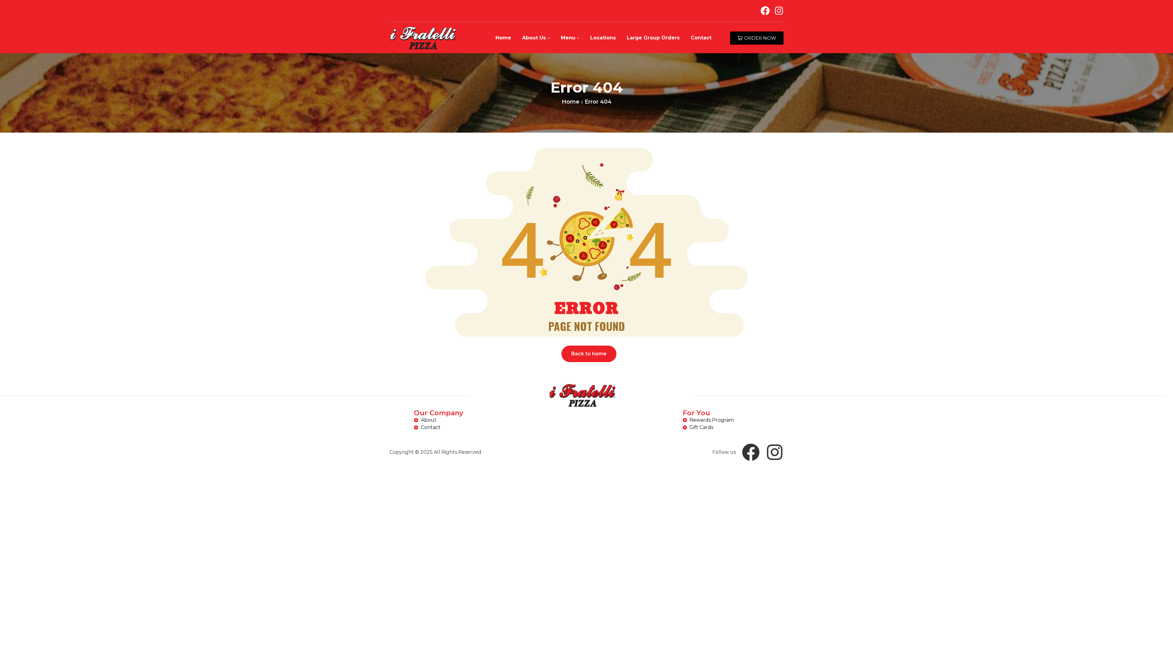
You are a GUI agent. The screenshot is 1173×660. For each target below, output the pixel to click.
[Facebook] (765, 10)
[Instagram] (779, 10)
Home (570, 101)
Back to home (589, 354)
